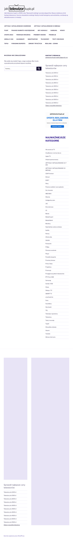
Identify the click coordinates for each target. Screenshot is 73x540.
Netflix (47, 230)
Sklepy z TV (48, 290)
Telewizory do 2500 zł (51, 83)
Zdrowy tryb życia (50, 337)
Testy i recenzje (49, 320)
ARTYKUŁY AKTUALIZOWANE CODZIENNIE (17, 26)
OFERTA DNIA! (8, 35)
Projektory (48, 267)
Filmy (47, 183)
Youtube (47, 333)
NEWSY (62, 30)
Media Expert (49, 217)
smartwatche (49, 297)
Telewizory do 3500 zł (51, 89)
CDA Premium (49, 173)
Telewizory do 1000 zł (51, 73)
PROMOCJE (52, 35)
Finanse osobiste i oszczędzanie (54, 187)
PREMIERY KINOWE (40, 35)
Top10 (47, 323)
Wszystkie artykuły (50, 327)
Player (47, 253)
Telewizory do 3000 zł (51, 86)
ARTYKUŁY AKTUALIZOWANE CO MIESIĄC (47, 26)
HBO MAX (48, 193)
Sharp (47, 287)
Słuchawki (48, 307)
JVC (46, 203)
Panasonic (48, 243)
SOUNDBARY (20, 39)
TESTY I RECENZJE (58, 39)
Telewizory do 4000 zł (51, 93)
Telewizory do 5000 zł (51, 99)
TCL (46, 310)
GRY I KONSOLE (42, 30)
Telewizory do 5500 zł (51, 103)
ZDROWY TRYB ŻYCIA (35, 43)
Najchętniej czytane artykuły (53, 227)
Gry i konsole (49, 190)
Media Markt (49, 220)
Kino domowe (49, 207)
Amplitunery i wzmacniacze (53, 153)
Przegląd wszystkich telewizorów (54, 273)
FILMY (6, 30)
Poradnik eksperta (50, 257)
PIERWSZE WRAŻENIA (23, 35)
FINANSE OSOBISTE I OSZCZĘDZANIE (23, 30)
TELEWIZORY (45, 39)
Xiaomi (47, 330)
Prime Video (49, 263)
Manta (47, 213)
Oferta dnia (48, 237)
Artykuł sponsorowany (51, 159)
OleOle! (47, 240)
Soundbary (48, 303)
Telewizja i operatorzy (51, 313)
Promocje (48, 270)
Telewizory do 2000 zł (51, 79)
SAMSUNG (53, 30)
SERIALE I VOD (8, 39)
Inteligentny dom (50, 200)
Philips (47, 247)
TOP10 (6, 43)
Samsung (48, 280)
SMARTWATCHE (33, 39)
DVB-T (47, 180)
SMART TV (48, 293)
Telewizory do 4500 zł (51, 96)
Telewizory (48, 317)
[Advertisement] (15, 419)
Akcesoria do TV (50, 149)
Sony (46, 300)
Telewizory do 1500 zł (51, 76)
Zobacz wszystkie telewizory (53, 105)
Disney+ (47, 177)
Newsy (47, 233)
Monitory (48, 223)
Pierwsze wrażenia (50, 250)
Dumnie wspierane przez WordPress (14, 536)
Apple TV (48, 156)
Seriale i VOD (49, 283)
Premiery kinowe (50, 260)
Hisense (47, 197)
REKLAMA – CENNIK (51, 43)
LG (46, 210)
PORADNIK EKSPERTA (18, 43)
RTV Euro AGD (49, 277)
